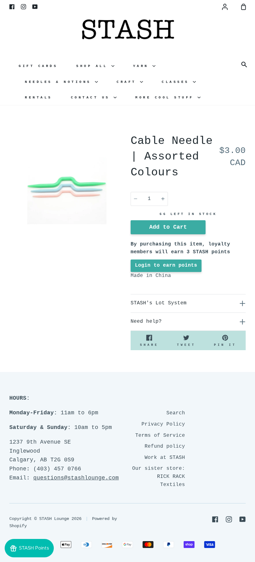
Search (175, 413)
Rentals (38, 97)
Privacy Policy (163, 424)
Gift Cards (38, 66)
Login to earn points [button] (166, 265)
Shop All (93, 66)
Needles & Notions (60, 82)
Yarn (143, 66)
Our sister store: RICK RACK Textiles (158, 476)
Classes (177, 82)
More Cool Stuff (166, 97)
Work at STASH (165, 457)
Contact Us (92, 97)
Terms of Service (160, 435)
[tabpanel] (66, 191)
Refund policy (165, 446)
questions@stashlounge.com (76, 478)
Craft (128, 82)
